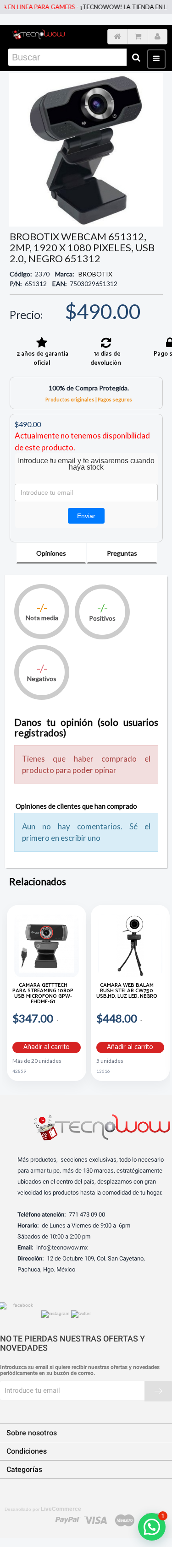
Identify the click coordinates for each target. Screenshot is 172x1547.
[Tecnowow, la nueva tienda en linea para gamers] (38, 34)
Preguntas (122, 553)
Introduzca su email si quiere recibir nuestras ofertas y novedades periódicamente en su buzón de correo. (80, 1370)
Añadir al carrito (46, 1047)
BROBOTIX (95, 274)
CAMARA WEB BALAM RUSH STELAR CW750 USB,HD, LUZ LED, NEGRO (126, 992)
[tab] (51, 553)
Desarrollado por (43, 1509)
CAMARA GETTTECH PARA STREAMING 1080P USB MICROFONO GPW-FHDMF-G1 (42, 994)
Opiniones (51, 553)
